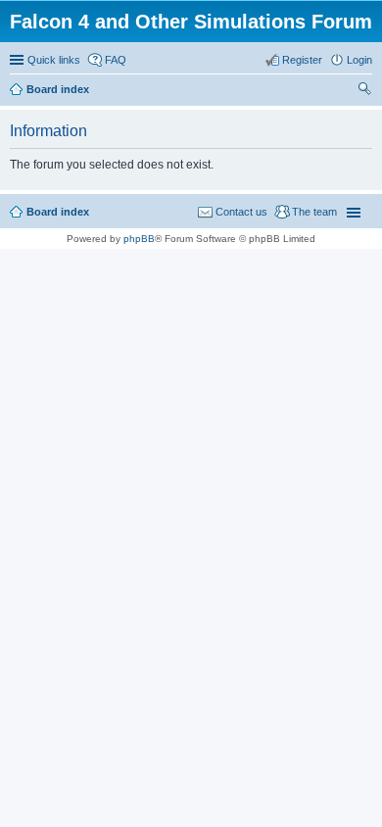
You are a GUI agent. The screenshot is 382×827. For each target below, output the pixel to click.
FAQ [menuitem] (115, 60)
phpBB (139, 238)
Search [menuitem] (364, 91)
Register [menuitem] (302, 60)
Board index (57, 212)
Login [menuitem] (359, 60)
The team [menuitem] (314, 212)
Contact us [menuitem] (241, 212)
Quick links (53, 60)
